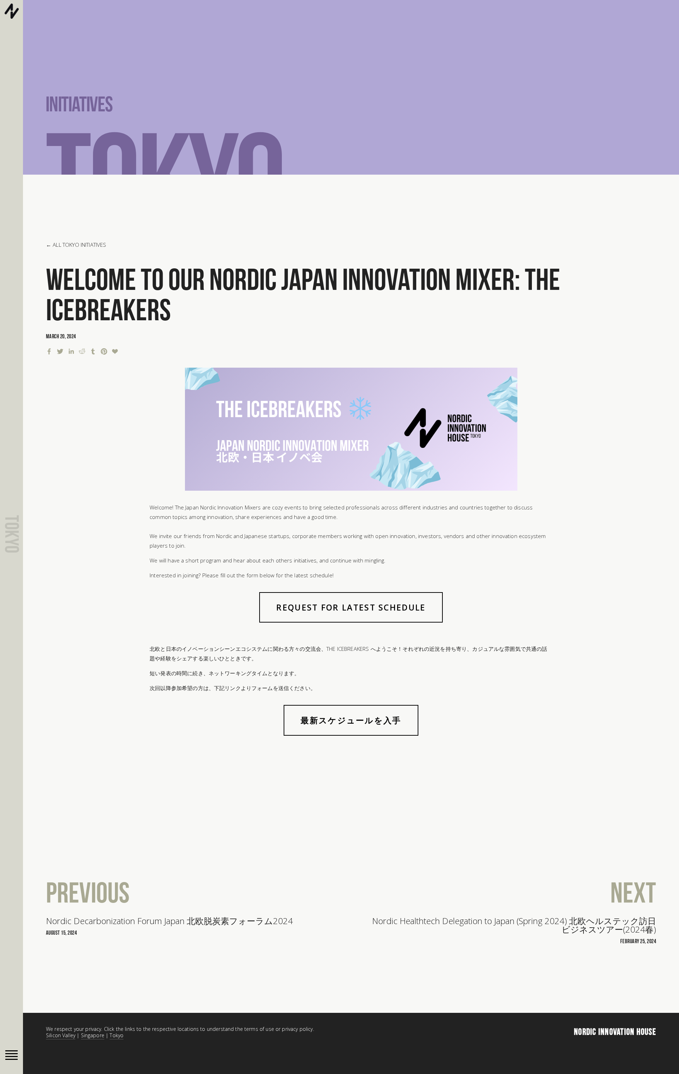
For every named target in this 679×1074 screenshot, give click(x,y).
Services (247, 21)
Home (209, 21)
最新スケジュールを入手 (351, 720)
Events (287, 21)
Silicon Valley (60, 1035)
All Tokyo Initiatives (79, 244)
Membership (376, 21)
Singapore (92, 1035)
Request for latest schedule (350, 607)
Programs (329, 21)
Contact (422, 21)
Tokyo (116, 1035)
